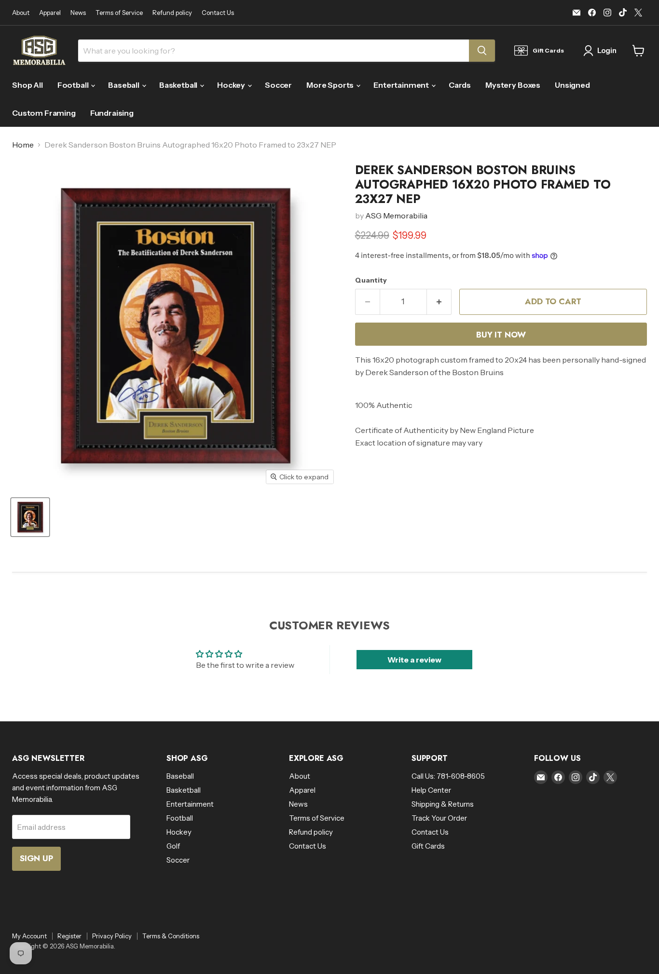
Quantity (371, 280)
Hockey (232, 85)
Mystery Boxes (512, 85)
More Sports (330, 85)
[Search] (482, 51)
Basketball (179, 85)
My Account (29, 936)
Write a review (414, 659)
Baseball (124, 85)
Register (69, 936)
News (78, 12)
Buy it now (500, 334)
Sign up (36, 858)
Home (23, 144)
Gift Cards (428, 846)
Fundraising (112, 113)
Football (73, 85)
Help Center (431, 790)
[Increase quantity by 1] (439, 302)
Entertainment (401, 85)
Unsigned (572, 85)
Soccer (278, 85)
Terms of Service (119, 12)
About (20, 12)
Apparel (50, 12)
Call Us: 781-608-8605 (448, 776)
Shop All (27, 85)
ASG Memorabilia (396, 215)
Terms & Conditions (170, 936)
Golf (173, 846)
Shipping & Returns (443, 804)
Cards (460, 85)
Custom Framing (44, 113)
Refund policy (172, 12)
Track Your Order (439, 818)
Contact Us (218, 12)
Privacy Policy (112, 936)
